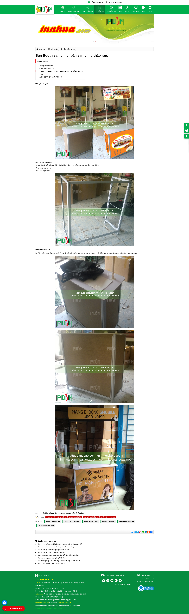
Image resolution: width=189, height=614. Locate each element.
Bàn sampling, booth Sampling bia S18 (51, 552)
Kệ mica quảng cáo (91, 521)
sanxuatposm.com (53, 605)
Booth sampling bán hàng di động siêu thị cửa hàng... (56, 547)
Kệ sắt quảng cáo (108, 521)
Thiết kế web (118, 584)
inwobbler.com (76, 605)
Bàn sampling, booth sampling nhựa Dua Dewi (54, 550)
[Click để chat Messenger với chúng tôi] (4, 602)
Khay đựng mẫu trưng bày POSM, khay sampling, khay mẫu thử (60, 544)
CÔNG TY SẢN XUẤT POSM (51, 77)
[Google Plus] (107, 580)
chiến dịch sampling (108, 517)
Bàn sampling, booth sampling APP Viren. (52, 558)
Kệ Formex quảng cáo (71, 521)
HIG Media (127, 584)
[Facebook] (103, 580)
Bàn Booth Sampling (126, 521)
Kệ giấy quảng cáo (53, 521)
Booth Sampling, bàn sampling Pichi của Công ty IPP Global (59, 561)
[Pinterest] (116, 580)
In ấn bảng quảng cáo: (47, 68)
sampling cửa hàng (91, 517)
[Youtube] (111, 580)
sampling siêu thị (75, 517)
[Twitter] (120, 580)
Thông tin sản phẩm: (46, 66)
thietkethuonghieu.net (41, 605)
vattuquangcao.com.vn (65, 605)
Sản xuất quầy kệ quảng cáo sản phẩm (51, 563)
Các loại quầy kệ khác (46, 525)
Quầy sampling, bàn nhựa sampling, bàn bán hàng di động (58, 555)
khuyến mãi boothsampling (56, 517)
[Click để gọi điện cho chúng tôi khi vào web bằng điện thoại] (4, 608)
